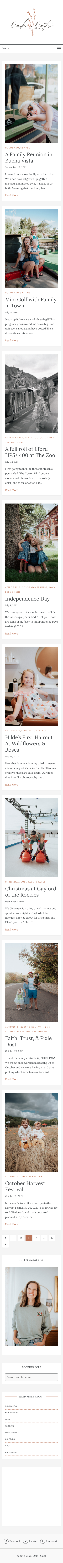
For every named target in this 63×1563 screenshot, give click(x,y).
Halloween (39, 1031)
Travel (25, 148)
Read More (11, 195)
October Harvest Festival (25, 1186)
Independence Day (27, 598)
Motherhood (11, 1412)
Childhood (12, 730)
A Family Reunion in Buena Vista (28, 157)
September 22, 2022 (16, 167)
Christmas (12, 882)
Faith (7, 1419)
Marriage (9, 1426)
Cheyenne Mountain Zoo (22, 437)
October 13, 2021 (14, 1196)
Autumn (10, 1027)
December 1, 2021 (14, 901)
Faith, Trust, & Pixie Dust (28, 1041)
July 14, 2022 (11, 312)
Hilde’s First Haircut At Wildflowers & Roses (29, 743)
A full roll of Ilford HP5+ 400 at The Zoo (30, 452)
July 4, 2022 (11, 605)
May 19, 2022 (12, 756)
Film (20, 442)
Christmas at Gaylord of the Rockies (30, 891)
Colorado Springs (18, 292)
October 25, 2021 (14, 1051)
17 (52, 1237)
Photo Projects (12, 1432)
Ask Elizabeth (11, 1452)
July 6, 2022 (11, 461)
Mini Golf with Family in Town (31, 302)
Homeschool (11, 1406)
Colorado (12, 148)
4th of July (13, 587)
